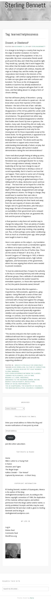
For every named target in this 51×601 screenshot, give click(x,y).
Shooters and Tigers (13, 467)
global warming (12, 371)
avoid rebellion (18, 367)
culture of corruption (35, 367)
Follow (10, 437)
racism (36, 380)
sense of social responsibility (17, 384)
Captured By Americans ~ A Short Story (20, 475)
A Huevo (8, 464)
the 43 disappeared (13, 386)
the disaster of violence (32, 386)
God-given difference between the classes (22, 373)
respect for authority (14, 382)
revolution (30, 382)
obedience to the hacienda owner (19, 380)
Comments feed (11, 533)
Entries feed (9, 530)
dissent (9, 369)
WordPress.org (11, 536)
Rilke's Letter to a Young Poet (16, 461)
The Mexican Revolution (15, 388)
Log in (7, 527)
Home (7, 458)
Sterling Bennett (25, 5)
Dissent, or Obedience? (17, 42)
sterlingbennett (38, 46)
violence (29, 388)
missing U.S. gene (12, 377)
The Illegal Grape (11, 469)
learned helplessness (14, 375)
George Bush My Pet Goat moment (27, 369)
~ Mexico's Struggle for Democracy (28, 365)
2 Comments (38, 388)
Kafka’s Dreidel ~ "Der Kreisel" (17, 472)
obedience (24, 377)
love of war (29, 375)
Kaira (32, 598)
